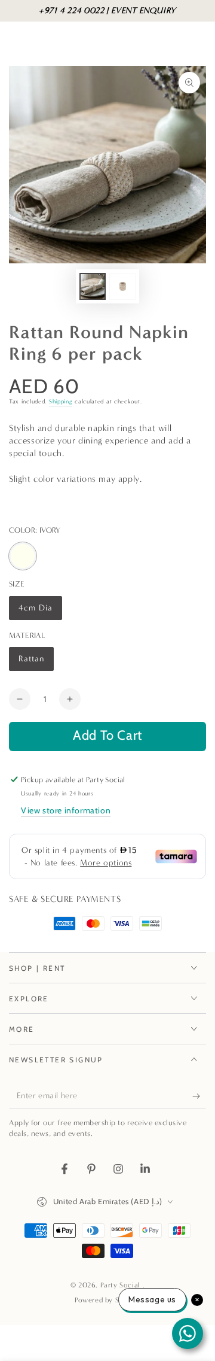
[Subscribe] (199, 1096)
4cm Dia (40, 611)
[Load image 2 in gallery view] (122, 286)
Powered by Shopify (107, 1300)
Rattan (36, 662)
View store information (65, 810)
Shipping (61, 401)
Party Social (121, 1285)
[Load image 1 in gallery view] (92, 286)
